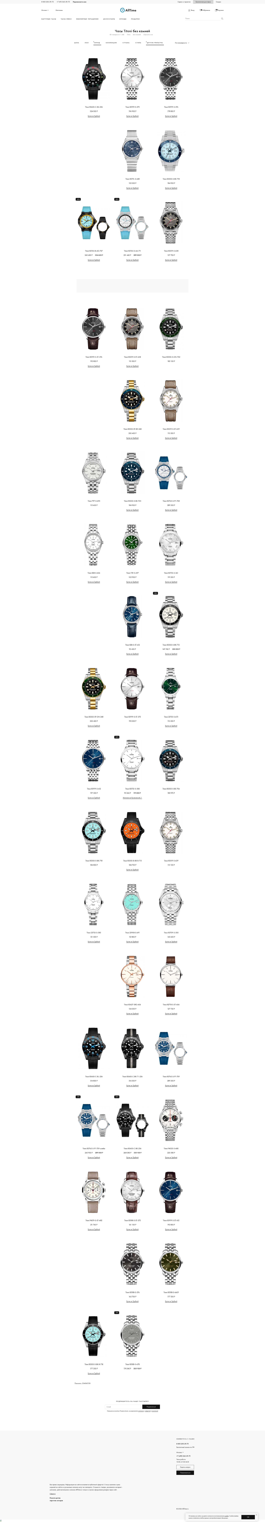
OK (248, 1517)
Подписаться (151, 1407)
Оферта (52, 1494)
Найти (222, 18)
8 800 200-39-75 (47, 2)
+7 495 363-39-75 (63, 2)
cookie (227, 1516)
